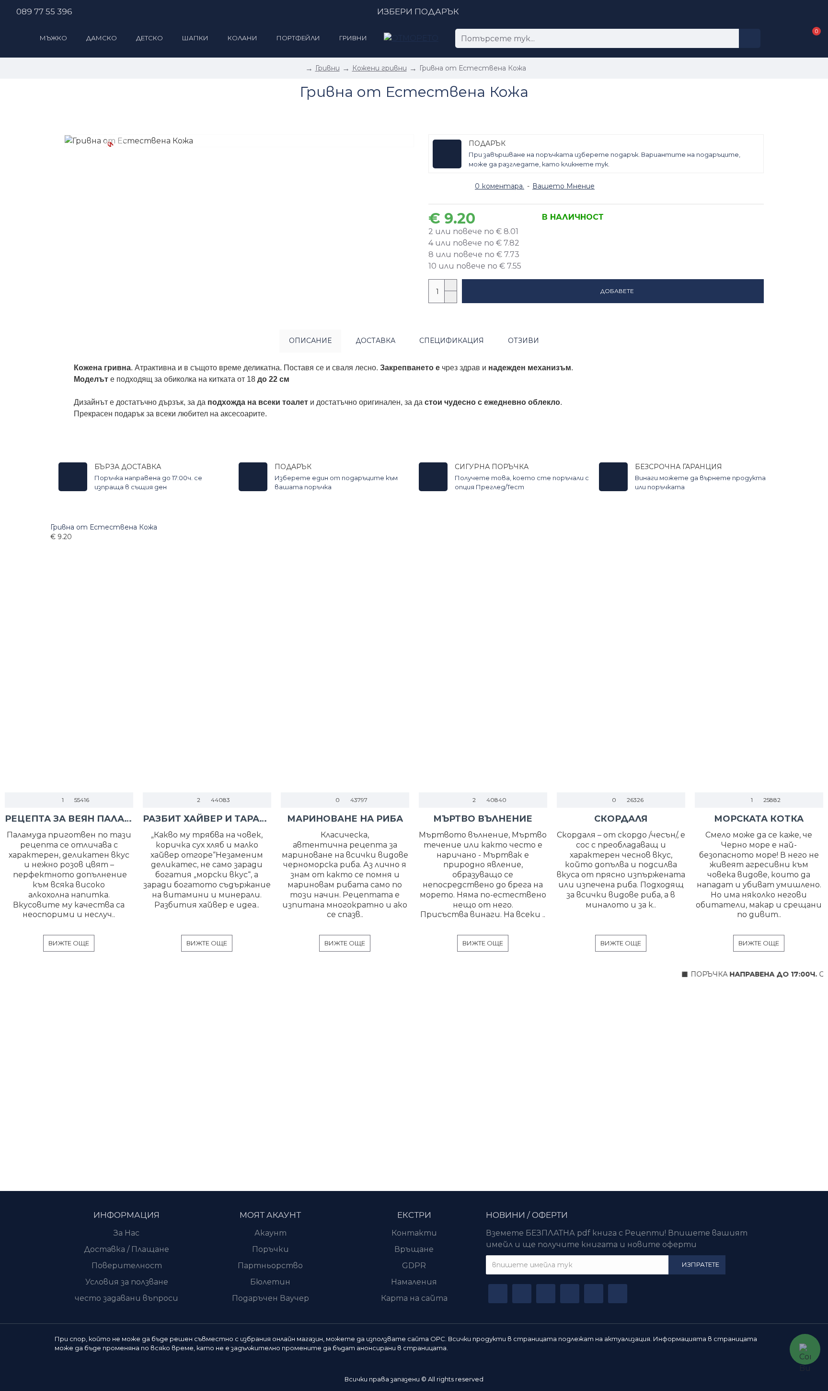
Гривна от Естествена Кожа (103, 527)
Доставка (375, 340)
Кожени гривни (379, 68)
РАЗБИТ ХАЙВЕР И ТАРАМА (207, 818)
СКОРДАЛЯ (620, 818)
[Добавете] (53, 547)
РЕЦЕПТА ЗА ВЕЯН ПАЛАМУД (69, 818)
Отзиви (523, 340)
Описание (310, 340)
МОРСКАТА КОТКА (759, 818)
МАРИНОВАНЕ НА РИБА (345, 818)
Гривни (327, 68)
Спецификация (451, 340)
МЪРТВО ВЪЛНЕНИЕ (482, 818)
